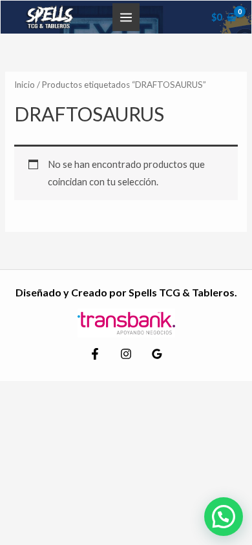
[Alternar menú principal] (126, 16)
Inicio (24, 84)
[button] (223, 516)
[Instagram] (126, 354)
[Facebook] (95, 354)
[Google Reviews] (157, 354)
